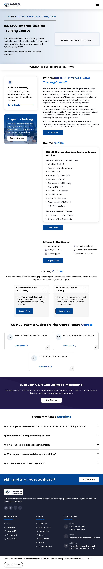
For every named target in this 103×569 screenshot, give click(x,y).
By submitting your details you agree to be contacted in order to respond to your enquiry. (39, 305)
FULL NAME (12, 273)
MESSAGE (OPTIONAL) (15, 292)
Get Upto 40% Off (18, 312)
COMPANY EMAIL (61, 273)
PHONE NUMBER (14, 282)
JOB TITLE (58, 282)
